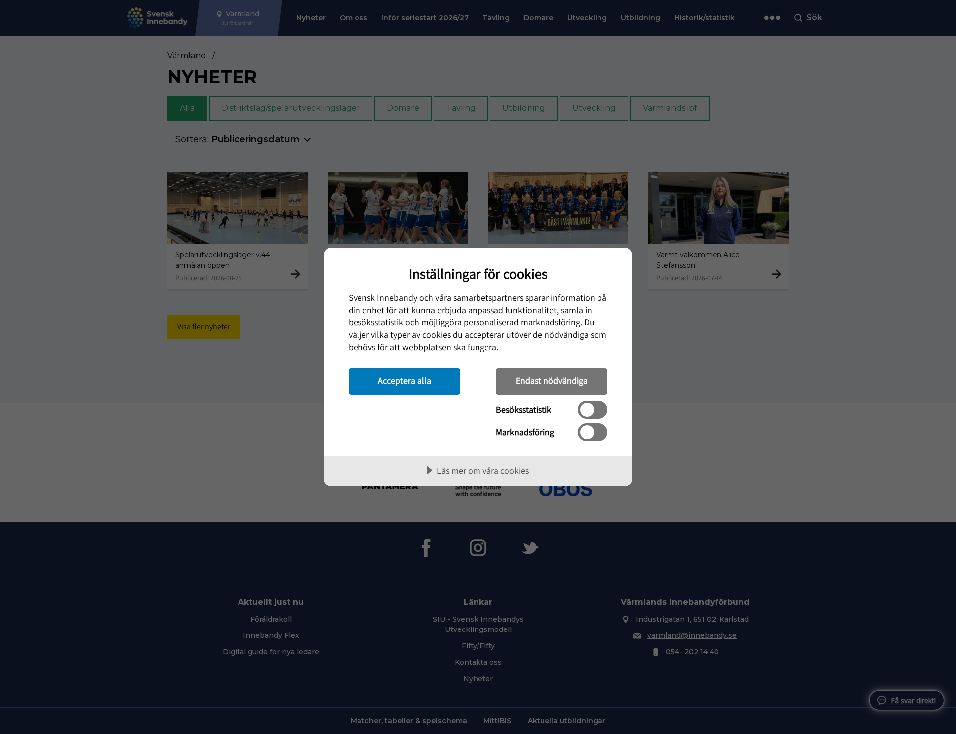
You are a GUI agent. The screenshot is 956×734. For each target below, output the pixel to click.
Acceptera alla (404, 380)
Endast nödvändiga (552, 380)
